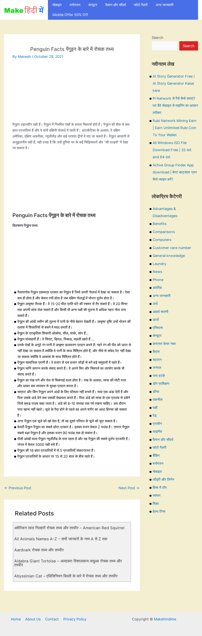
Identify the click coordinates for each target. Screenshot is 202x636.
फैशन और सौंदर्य (115, 5)
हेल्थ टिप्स (159, 511)
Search (157, 38)
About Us (33, 619)
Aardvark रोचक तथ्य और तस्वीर (39, 550)
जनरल (157, 367)
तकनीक (158, 399)
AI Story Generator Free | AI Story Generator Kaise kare (174, 83)
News (157, 272)
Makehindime (165, 619)
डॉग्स (156, 392)
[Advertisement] (71, 94)
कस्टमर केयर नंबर (164, 344)
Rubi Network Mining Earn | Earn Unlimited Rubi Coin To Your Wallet (174, 128)
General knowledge (169, 256)
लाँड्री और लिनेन (163, 479)
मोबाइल (57, 5)
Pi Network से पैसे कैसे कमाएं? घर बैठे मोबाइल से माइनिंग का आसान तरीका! (175, 105)
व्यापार (157, 495)
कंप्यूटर (92, 5)
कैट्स (156, 351)
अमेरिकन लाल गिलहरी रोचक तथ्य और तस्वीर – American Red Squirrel (69, 527)
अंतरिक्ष (157, 288)
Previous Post (17, 488)
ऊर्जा (156, 320)
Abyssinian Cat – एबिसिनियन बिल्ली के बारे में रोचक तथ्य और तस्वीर (66, 576)
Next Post (129, 488)
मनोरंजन (75, 5)
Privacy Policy (74, 619)
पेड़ (155, 415)
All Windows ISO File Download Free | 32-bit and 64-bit (172, 150)
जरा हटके (159, 376)
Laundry (159, 264)
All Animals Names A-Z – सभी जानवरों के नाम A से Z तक (60, 539)
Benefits (159, 224)
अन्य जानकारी (164, 5)
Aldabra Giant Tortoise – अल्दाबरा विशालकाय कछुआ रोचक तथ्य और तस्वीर (68, 563)
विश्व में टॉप (160, 487)
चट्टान (157, 360)
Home (16, 619)
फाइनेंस (157, 431)
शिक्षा (156, 503)
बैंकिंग (156, 455)
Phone (158, 280)
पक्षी (155, 408)
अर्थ (155, 304)
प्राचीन (157, 424)
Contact (52, 619)
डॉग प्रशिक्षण (161, 383)
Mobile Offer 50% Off (70, 15)
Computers (162, 240)
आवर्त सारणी (160, 312)
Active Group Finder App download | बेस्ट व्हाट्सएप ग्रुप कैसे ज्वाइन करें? (175, 172)
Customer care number (172, 248)
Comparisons (164, 232)
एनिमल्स (158, 328)
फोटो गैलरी (141, 5)
